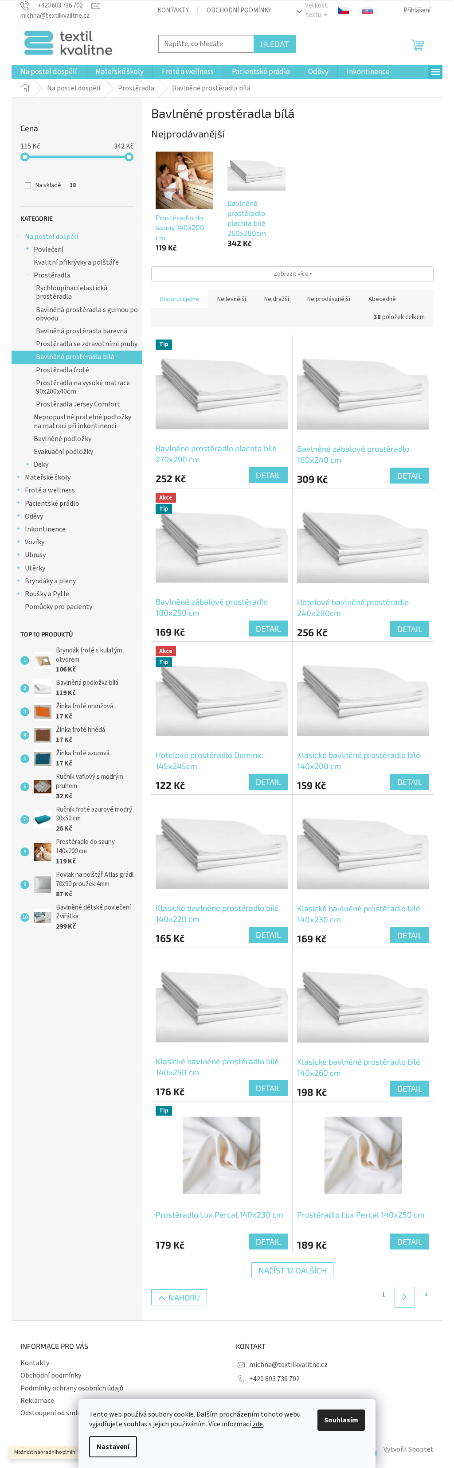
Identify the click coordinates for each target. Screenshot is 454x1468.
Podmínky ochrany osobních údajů (71, 1388)
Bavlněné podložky (62, 439)
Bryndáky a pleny (50, 581)
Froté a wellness (50, 490)
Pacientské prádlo (52, 503)
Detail (268, 475)
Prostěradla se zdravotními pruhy (86, 344)
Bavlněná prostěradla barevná (81, 331)
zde (257, 1424)
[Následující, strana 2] (405, 1297)
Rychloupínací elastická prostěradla (71, 292)
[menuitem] (49, 72)
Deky (41, 464)
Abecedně (382, 299)
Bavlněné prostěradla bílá (75, 357)
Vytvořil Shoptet (409, 1449)
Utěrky (35, 568)
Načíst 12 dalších (292, 1270)
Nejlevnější (231, 299)
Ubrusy (35, 555)
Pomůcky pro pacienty (58, 607)
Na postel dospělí (51, 237)
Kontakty (173, 10)
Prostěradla (52, 275)
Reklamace (37, 1401)
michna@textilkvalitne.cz (288, 1365)
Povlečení (48, 249)
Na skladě (55, 185)
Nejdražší (276, 299)
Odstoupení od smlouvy (55, 1413)
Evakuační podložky (63, 452)
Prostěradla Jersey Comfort (78, 404)
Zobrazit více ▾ (293, 273)
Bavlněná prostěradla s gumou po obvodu (87, 314)
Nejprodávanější (328, 299)
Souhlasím (341, 1420)
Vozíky (34, 542)
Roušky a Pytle (47, 594)
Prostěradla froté (62, 370)
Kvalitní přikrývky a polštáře (76, 262)
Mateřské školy (47, 477)
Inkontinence (45, 529)
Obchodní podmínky (239, 10)
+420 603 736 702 (274, 1379)
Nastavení (113, 1447)
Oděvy (34, 516)
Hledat (275, 44)
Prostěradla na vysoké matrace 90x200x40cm (83, 387)
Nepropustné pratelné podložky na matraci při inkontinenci (82, 421)
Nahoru (184, 1297)
